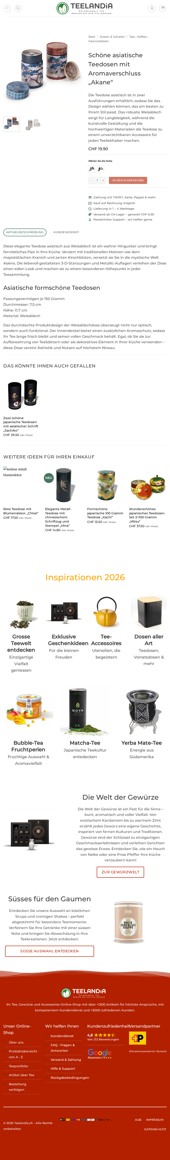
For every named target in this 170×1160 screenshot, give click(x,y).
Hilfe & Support (63, 1069)
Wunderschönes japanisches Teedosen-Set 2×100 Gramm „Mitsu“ (147, 515)
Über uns (16, 1042)
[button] (7, 8)
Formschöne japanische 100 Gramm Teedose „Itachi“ (105, 513)
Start (91, 36)
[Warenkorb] (162, 8)
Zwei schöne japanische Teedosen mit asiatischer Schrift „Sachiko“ (20, 424)
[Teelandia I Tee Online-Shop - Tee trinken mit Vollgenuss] (85, 8)
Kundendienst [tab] (66, 232)
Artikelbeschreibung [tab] (25, 232)
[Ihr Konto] (151, 8)
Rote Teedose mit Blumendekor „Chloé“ (21, 511)
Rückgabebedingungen (70, 1078)
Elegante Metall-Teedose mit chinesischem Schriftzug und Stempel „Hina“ (58, 517)
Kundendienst (62, 1036)
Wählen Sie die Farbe (100, 161)
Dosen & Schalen (112, 36)
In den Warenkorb (128, 180)
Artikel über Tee (21, 1075)
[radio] (91, 169)
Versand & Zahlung (66, 1060)
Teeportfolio (18, 1066)
